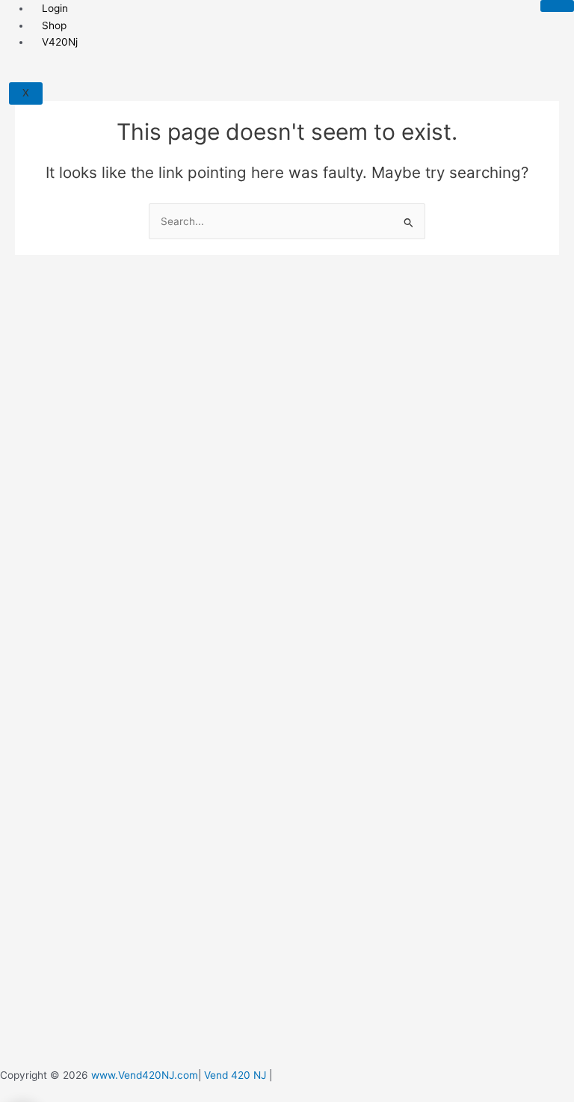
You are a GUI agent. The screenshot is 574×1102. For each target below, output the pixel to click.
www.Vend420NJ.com (144, 1075)
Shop (54, 25)
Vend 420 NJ (235, 1075)
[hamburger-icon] (557, 6)
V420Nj (60, 42)
